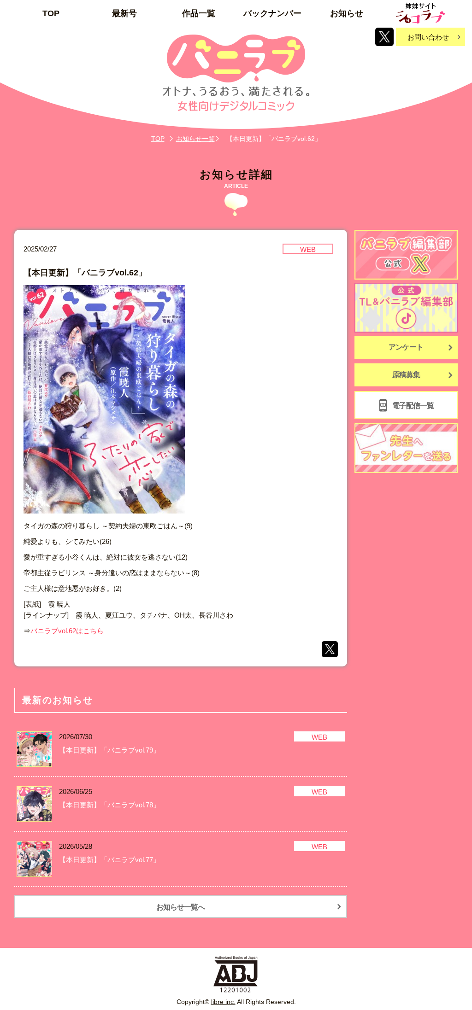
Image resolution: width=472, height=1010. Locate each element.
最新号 (124, 13)
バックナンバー (272, 13)
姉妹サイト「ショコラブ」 (420, 13)
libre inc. (223, 1001)
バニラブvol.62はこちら (67, 631)
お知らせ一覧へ (180, 907)
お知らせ (346, 13)
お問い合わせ (428, 37)
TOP (50, 13)
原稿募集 (406, 375)
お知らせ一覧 (195, 138)
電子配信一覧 (413, 405)
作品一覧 (198, 13)
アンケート (406, 347)
